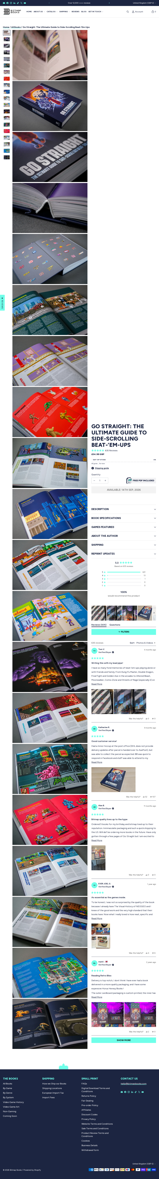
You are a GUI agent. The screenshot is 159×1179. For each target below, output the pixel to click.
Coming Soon (10, 1116)
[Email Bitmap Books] (4, 3)
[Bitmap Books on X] (21, 3)
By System (8, 1097)
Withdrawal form (90, 1150)
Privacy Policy (88, 1119)
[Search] (127, 11)
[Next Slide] (154, 613)
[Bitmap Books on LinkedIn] (14, 3)
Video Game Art (11, 1106)
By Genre (7, 1092)
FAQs (84, 1083)
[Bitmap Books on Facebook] (7, 3)
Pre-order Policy (89, 1105)
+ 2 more (140, 711)
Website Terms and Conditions (97, 1123)
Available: (124, 489)
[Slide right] (109, 3)
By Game (7, 1088)
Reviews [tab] (98, 625)
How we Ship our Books (54, 1083)
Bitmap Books (16, 1170)
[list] (49, 539)
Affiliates (86, 1110)
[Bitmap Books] (12, 11)
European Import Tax (53, 1092)
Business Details (89, 1145)
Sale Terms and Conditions (95, 1128)
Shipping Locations (52, 1088)
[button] (39, 11)
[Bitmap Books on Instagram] (11, 3)
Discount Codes (89, 1114)
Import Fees (48, 1097)
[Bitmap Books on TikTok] (18, 3)
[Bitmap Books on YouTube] (25, 3)
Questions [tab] (114, 625)
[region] (123, 613)
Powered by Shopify (32, 1170)
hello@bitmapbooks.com (133, 1083)
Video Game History (13, 1102)
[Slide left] (49, 3)
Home (6, 27)
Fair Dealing (87, 1100)
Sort (132, 642)
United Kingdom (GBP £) (143, 3)
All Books (16, 27)
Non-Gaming (9, 1111)
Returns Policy (88, 1096)
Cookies (85, 1140)
